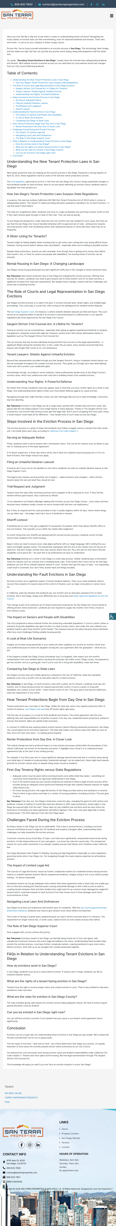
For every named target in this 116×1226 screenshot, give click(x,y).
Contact (66, 1147)
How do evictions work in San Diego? (32, 144)
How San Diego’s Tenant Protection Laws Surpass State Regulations (47, 82)
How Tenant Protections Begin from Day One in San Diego (39, 123)
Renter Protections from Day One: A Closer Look (38, 126)
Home (65, 1129)
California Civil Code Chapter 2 (64, 431)
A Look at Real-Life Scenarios (29, 118)
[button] (112, 16)
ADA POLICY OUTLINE (58, 1192)
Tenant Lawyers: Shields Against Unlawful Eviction (39, 91)
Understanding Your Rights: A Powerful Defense (37, 94)
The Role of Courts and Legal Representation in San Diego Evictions (44, 85)
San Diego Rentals (71, 1138)
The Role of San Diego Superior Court (33, 138)
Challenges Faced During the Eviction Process (34, 129)
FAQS (7, 1102)
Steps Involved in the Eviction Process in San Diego (36, 97)
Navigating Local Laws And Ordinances (33, 135)
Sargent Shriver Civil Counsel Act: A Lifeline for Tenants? (41, 88)
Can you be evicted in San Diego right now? (36, 153)
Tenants (65, 1142)
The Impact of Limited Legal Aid (30, 132)
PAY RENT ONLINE (13, 1093)
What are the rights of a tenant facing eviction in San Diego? (43, 147)
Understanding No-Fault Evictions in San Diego (34, 112)
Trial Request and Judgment (28, 106)
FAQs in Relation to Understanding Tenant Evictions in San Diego (42, 141)
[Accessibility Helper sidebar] (112, 616)
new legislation (17, 181)
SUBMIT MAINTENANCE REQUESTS (21, 1097)
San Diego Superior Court (22, 312)
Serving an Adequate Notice (28, 100)
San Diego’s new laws (35, 709)
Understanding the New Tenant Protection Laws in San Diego (41, 80)
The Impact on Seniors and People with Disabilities (39, 115)
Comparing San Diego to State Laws (32, 120)
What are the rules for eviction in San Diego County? (40, 150)
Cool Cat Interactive (102, 1189)
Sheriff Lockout (23, 109)
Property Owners (70, 1133)
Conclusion (18, 156)
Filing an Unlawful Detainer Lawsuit (32, 103)
